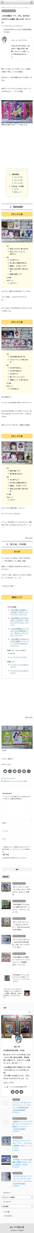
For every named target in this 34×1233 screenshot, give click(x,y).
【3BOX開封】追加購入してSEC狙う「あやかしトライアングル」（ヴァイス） (19, 612)
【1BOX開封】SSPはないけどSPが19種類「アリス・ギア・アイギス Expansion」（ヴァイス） (19, 642)
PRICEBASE (8, 1216)
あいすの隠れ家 (17, 1227)
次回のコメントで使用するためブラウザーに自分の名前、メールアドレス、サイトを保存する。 (16, 849)
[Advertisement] (17, 150)
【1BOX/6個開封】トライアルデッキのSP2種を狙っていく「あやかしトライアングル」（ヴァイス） (19, 631)
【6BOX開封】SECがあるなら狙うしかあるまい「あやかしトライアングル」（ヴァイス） (19, 621)
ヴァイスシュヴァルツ (9, 778)
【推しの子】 (7, 781)
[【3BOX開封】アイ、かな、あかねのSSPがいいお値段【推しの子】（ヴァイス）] (19, 771)
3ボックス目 (18, 183)
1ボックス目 (18, 177)
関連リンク (18, 192)
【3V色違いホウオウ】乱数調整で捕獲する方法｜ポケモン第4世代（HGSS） (22, 1162)
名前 (4, 823)
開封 (25, 781)
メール (5, 831)
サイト (4, 839)
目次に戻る (29, 538)
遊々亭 (12, 653)
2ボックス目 (18, 180)
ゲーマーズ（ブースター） (19, 657)
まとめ (16, 189)
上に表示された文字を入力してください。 (14, 858)
